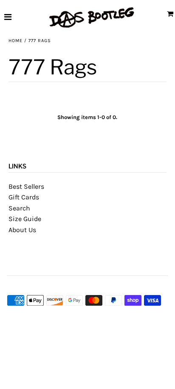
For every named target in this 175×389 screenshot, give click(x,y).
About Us (22, 230)
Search (19, 208)
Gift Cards (23, 197)
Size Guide (24, 219)
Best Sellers (26, 186)
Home (15, 40)
